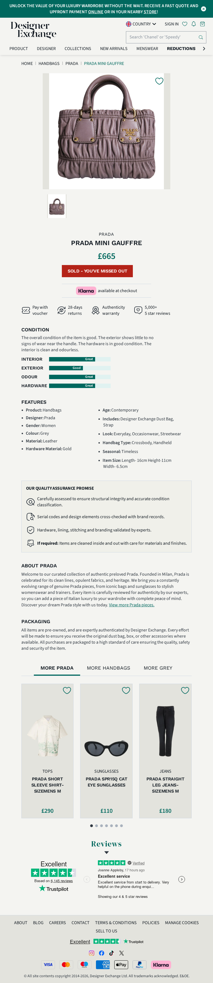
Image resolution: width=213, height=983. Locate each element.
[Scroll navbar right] (204, 48)
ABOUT (20, 923)
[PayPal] (139, 964)
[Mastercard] (66, 964)
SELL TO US (106, 931)
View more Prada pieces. (131, 605)
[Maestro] (84, 964)
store (150, 12)
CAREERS (57, 923)
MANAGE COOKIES (182, 923)
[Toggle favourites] (186, 24)
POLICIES (150, 923)
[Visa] (48, 964)
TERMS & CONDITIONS (116, 923)
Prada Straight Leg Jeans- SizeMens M (165, 785)
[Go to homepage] (33, 30)
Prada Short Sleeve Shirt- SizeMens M (47, 785)
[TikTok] (111, 953)
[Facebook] (101, 953)
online (95, 12)
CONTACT (81, 923)
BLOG (38, 923)
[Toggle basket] (203, 24)
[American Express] (103, 964)
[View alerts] (195, 25)
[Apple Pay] (121, 964)
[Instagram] (91, 953)
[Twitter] (121, 953)
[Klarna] (161, 964)
